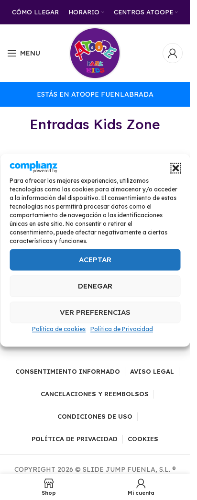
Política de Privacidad (121, 329)
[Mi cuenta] (172, 53)
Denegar (95, 285)
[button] (175, 168)
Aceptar (95, 259)
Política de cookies (59, 329)
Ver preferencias (95, 312)
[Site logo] (95, 52)
